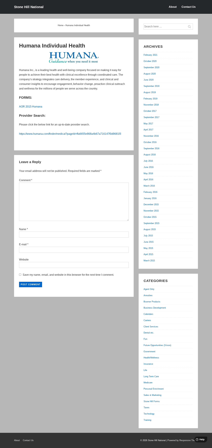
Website (24, 259)
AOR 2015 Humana (30, 106)
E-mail (23, 244)
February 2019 (150, 98)
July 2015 (148, 235)
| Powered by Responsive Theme (182, 440)
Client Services (151, 326)
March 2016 (149, 186)
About (173, 6)
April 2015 (148, 254)
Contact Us (189, 6)
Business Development (155, 308)
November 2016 (151, 136)
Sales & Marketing (152, 395)
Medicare (148, 382)
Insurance (148, 364)
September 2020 (151, 67)
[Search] (191, 26)
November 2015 (151, 210)
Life (145, 370)
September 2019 (151, 86)
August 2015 (150, 229)
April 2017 (148, 129)
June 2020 (149, 80)
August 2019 (150, 92)
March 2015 (149, 260)
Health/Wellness (151, 357)
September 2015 (151, 223)
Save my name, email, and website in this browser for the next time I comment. (68, 274)
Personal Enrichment (154, 389)
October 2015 (150, 217)
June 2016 (149, 167)
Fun (145, 339)
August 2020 (150, 73)
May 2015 (148, 248)
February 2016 (150, 192)
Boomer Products (152, 301)
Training (147, 420)
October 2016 (150, 142)
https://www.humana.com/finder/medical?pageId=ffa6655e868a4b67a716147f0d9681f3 (70, 133)
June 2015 (149, 242)
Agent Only (149, 289)
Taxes (146, 407)
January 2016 (150, 198)
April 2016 (148, 179)
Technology (149, 414)
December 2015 (151, 204)
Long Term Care (151, 376)
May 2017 (148, 123)
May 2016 (148, 173)
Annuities (148, 295)
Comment (25, 180)
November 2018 (151, 104)
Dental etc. (149, 332)
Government (149, 351)
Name (22, 229)
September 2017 (151, 117)
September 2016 (151, 148)
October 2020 (150, 61)
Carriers (147, 320)
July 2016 (148, 161)
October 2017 (150, 111)
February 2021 (150, 55)
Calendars (148, 314)
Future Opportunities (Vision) (157, 345)
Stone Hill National (29, 7)
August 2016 (150, 154)
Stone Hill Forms (152, 401)
